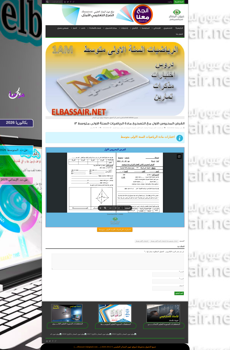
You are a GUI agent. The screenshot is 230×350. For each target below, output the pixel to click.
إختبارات (159, 127)
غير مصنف (123, 127)
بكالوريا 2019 (62, 334)
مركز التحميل (116, 127)
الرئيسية (179, 28)
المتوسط (134, 127)
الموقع (182, 285)
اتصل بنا (179, 34)
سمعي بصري (62, 28)
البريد (182, 278)
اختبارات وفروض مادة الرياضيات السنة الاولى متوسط (164, 241)
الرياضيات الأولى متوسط (142, 241)
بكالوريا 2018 (87, 334)
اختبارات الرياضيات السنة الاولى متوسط (115, 230)
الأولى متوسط (152, 127)
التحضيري (168, 28)
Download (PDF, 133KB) (115, 214)
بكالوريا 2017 (112, 334)
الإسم (182, 271)
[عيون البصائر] (176, 19)
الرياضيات (146, 127)
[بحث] (47, 2)
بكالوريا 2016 (137, 334)
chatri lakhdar (170, 127)
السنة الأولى (140, 127)
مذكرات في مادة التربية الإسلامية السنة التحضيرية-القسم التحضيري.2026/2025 (148, 2)
